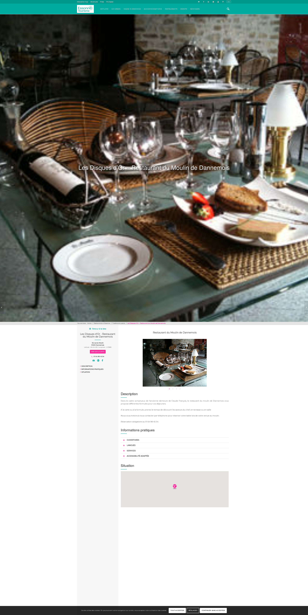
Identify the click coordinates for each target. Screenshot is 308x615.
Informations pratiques (92, 369)
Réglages (193, 610)
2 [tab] (173, 389)
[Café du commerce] (2, 307)
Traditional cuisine (118, 323)
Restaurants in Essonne (102, 323)
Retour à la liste (99, 329)
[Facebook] (203, 2)
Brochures (94, 2)
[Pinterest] (223, 2)
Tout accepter (177, 610)
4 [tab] (180, 389)
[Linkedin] (208, 2)
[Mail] (199, 2)
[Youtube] (218, 2)
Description (86, 366)
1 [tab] (169, 389)
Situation (85, 372)
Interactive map (82, 2)
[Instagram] (213, 2)
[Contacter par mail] (94, 360)
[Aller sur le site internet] (98, 360)
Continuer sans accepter (213, 610)
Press (102, 2)
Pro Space (109, 2)
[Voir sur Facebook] (102, 360)
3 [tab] (176, 389)
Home (89, 323)
